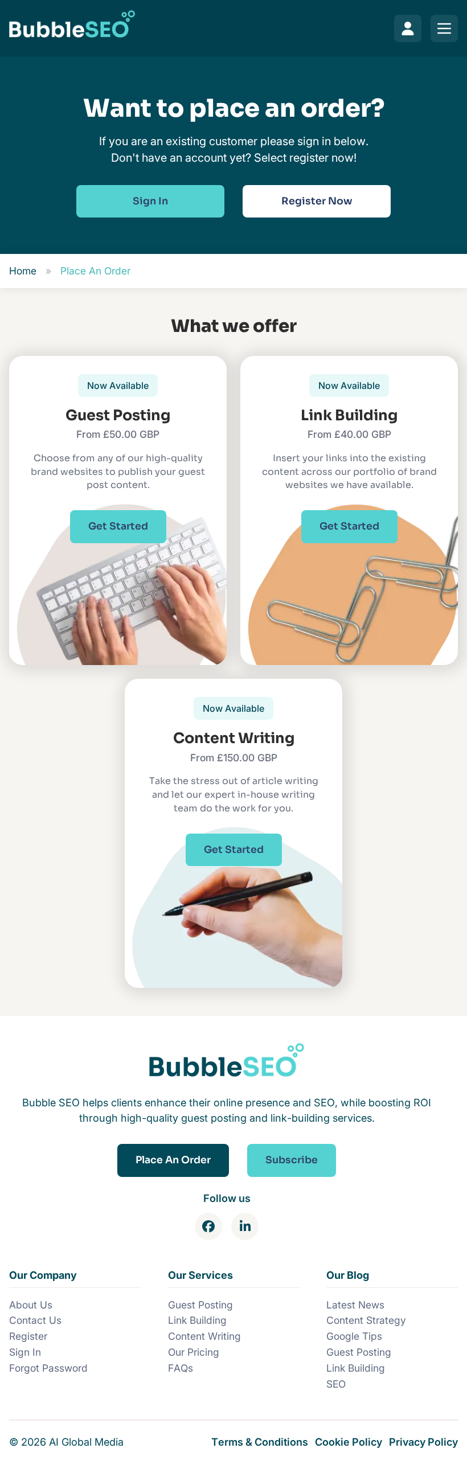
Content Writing (204, 1336)
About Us (30, 1305)
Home (22, 271)
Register (28, 1336)
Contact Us (35, 1320)
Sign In (25, 1352)
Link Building (197, 1320)
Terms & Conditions (259, 1441)
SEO (336, 1384)
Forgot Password (48, 1368)
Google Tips (354, 1336)
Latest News (355, 1305)
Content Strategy (366, 1320)
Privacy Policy (423, 1441)
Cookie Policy (348, 1441)
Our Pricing (193, 1352)
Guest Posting (200, 1305)
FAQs (180, 1368)
